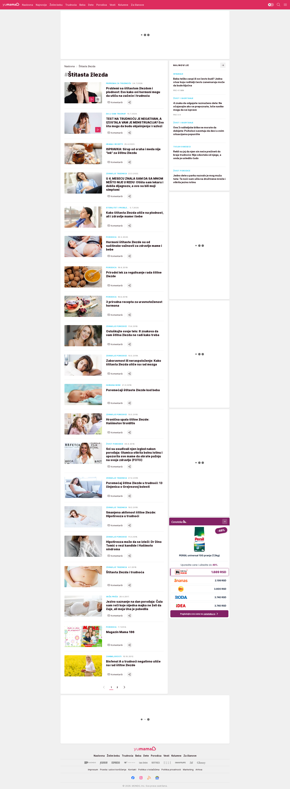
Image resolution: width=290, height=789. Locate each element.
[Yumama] (11, 5)
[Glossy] (201, 763)
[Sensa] (156, 763)
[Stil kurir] (191, 763)
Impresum (93, 769)
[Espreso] (116, 763)
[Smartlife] (180, 763)
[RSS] (149, 777)
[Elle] (167, 763)
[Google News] (157, 777)
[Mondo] (90, 763)
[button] (115, 102)
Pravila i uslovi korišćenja (113, 769)
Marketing (188, 769)
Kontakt (132, 769)
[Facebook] (133, 777)
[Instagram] (141, 777)
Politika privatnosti (171, 769)
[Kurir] (104, 763)
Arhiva (199, 769)
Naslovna (69, 66)
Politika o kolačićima (148, 769)
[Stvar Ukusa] (129, 763)
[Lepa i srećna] (143, 763)
